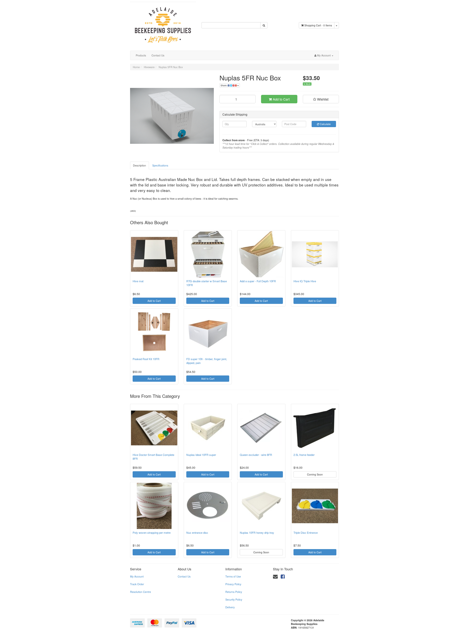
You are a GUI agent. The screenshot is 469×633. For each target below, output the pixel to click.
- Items (318, 25)
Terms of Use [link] (233, 576)
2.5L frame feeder (304, 455)
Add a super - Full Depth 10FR (258, 281)
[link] (283, 576)
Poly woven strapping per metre (152, 532)
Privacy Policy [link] (233, 584)
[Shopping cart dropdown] (336, 25)
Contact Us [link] (184, 576)
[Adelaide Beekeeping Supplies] (163, 23)
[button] (321, 99)
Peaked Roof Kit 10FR (146, 359)
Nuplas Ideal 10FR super (201, 455)
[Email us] (275, 576)
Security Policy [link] (233, 599)
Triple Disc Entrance (305, 532)
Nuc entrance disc (197, 532)
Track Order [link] (137, 584)
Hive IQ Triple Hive (304, 281)
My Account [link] (137, 576)
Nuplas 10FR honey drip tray (257, 532)
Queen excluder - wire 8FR (256, 455)
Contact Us (158, 55)
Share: (224, 85)
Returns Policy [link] (233, 592)
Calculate (325, 124)
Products (141, 55)
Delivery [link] (230, 607)
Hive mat (138, 281)
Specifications (160, 165)
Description (139, 165)
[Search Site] (263, 25)
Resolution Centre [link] (140, 592)
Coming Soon (315, 474)
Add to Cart (281, 99)
